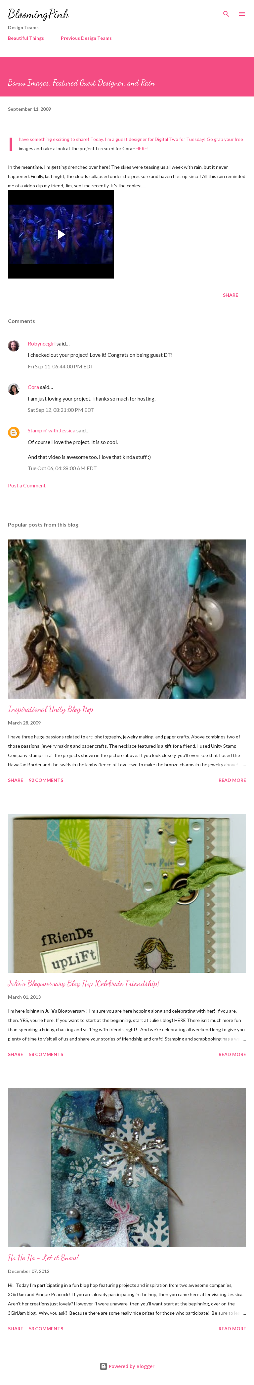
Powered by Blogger (130, 1366)
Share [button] (230, 295)
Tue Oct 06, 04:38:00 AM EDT (62, 468)
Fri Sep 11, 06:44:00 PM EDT (61, 366)
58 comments (46, 1054)
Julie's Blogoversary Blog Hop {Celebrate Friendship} (83, 983)
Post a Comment (27, 485)
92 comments (46, 780)
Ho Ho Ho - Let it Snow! (43, 1257)
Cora (33, 387)
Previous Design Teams (86, 38)
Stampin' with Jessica (51, 430)
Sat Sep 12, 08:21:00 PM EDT (61, 410)
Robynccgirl (42, 343)
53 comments (46, 1328)
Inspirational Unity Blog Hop (50, 709)
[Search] (226, 12)
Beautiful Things (26, 38)
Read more (232, 780)
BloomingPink (38, 14)
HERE (141, 148)
